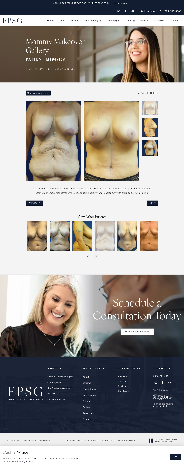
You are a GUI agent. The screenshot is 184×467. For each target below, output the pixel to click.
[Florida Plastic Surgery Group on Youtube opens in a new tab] (132, 11)
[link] (170, 11)
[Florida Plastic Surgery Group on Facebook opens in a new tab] (125, 11)
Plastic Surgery (93, 20)
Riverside (122, 381)
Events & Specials (56, 399)
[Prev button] (88, 256)
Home (50, 20)
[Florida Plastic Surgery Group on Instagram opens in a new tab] (118, 11)
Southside (122, 376)
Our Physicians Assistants (59, 388)
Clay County (123, 391)
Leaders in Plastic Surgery (60, 376)
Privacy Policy (94, 440)
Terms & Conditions (74, 440)
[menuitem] (118, 11)
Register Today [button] (121, 3)
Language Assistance (126, 440)
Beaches (122, 386)
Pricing (131, 20)
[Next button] (96, 256)
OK (175, 456)
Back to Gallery (149, 93)
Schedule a (137, 310)
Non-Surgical (114, 20)
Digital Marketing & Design (166, 440)
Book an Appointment (137, 331)
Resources (159, 20)
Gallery (144, 20)
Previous (34, 203)
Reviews (75, 20)
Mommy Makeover (65, 69)
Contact (175, 20)
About (62, 20)
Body (49, 69)
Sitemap (108, 440)
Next (153, 203)
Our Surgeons (54, 382)
